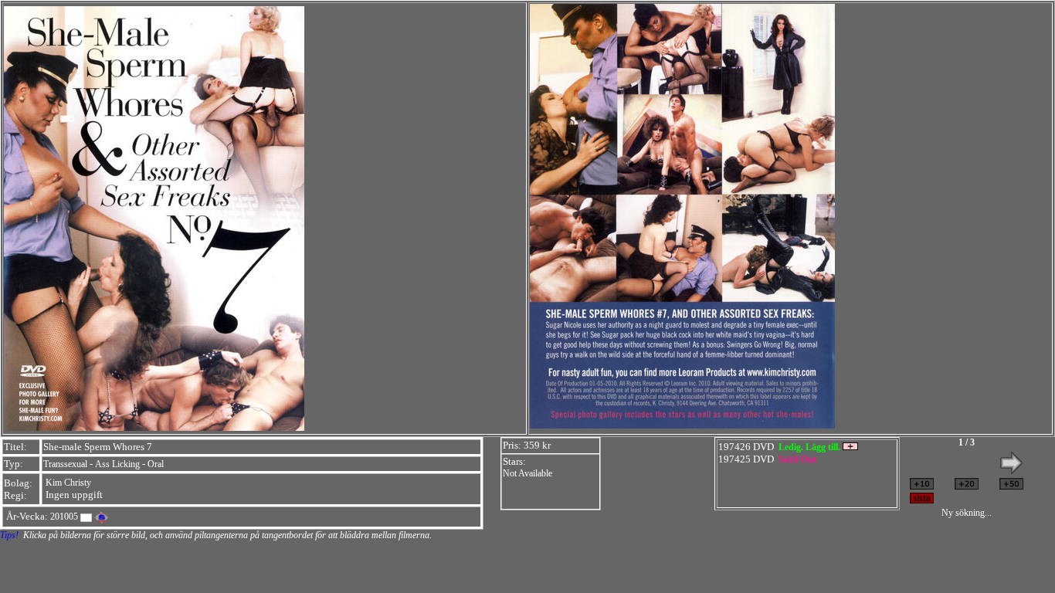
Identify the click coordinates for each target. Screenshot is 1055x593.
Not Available (527, 473)
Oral (156, 464)
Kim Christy (68, 482)
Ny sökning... (966, 512)
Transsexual (65, 464)
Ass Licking (117, 464)
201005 (64, 516)
